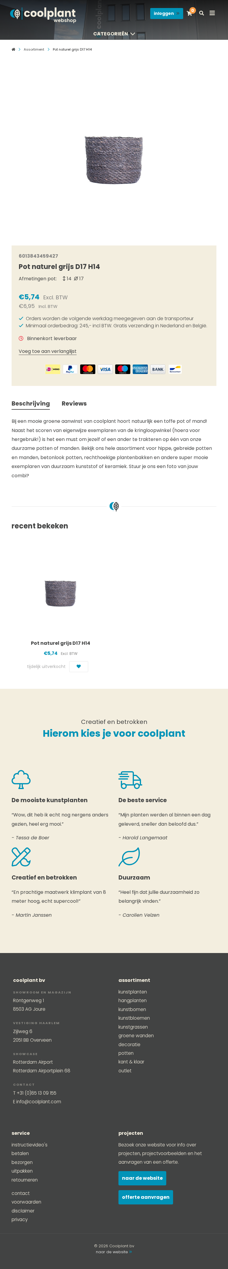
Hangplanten (132, 1000)
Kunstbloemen (134, 1018)
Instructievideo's (30, 1145)
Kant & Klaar (131, 1062)
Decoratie (129, 1044)
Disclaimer (23, 1211)
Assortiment (34, 49)
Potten (126, 1053)
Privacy (20, 1219)
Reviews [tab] (74, 403)
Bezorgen (22, 1162)
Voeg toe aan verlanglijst (48, 351)
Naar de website (142, 1178)
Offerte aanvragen (146, 1197)
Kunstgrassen (133, 1027)
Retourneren (25, 1180)
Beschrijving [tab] (31, 403)
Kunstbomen (132, 1009)
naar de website (112, 1251)
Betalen (20, 1153)
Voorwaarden (26, 1202)
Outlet (125, 1071)
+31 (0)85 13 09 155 (36, 1093)
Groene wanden (136, 1035)
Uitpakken (22, 1171)
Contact (21, 1193)
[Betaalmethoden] (52, 369)
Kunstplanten (132, 992)
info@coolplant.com (38, 1102)
